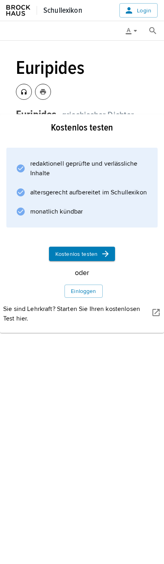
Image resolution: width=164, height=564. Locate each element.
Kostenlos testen (76, 254)
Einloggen (83, 291)
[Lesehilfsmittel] (134, 31)
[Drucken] (43, 92)
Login (144, 10)
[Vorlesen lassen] (24, 92)
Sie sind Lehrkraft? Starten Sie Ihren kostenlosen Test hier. (71, 314)
